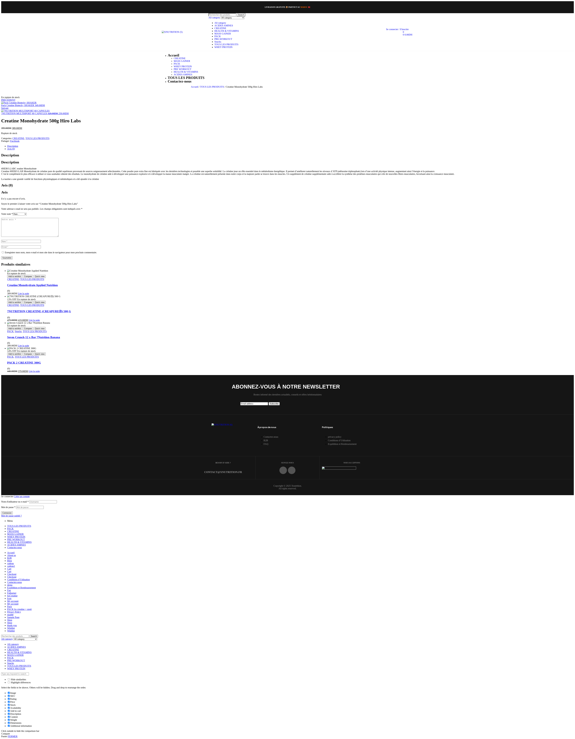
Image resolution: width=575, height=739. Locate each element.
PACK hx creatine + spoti (19, 609)
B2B (9, 558)
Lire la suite (23, 293)
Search (241, 15)
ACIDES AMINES (223, 25)
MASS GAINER (222, 33)
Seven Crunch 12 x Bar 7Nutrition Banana (33, 337)
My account (12, 601)
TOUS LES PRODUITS (226, 44)
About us (11, 555)
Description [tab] (10, 155)
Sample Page (13, 617)
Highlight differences (20, 682)
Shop (9, 620)
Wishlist (11, 628)
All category (220, 23)
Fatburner (11, 593)
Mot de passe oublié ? (11, 515)
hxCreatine (12, 595)
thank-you (12, 625)
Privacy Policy (14, 612)
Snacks (217, 41)
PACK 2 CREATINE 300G (24, 362)
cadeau (10, 563)
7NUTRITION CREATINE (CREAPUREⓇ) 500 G (39, 311)
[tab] (290, 146)
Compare (28, 276)
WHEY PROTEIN (223, 47)
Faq (9, 590)
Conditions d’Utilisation (18, 579)
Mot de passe (8, 507)
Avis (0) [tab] (7, 185)
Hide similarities (18, 679)
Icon (9, 598)
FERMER (13, 736)
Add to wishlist (14, 276)
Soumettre (6, 258)
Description (12, 146)
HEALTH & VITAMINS (226, 31)
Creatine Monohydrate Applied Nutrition (32, 285)
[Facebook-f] (283, 470)
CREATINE (220, 28)
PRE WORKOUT (16, 539)
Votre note (7, 214)
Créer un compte (22, 496)
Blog (9, 560)
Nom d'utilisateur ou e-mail (15, 501)
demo (9, 585)
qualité (10, 614)
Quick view (39, 276)
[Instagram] (291, 470)
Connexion (7, 513)
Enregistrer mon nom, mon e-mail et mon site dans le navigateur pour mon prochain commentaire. (51, 252)
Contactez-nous (14, 547)
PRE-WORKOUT (223, 39)
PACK (217, 36)
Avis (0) (11, 149)
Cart (9, 569)
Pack (9, 606)
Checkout (11, 574)
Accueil (194, 87)
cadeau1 (11, 566)
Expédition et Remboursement (21, 587)
